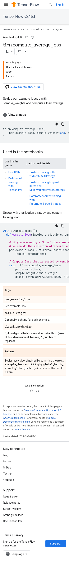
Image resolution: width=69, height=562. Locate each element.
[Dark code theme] (57, 124)
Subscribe (56, 543)
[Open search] (50, 4)
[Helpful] (27, 37)
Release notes (11, 502)
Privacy (19, 535)
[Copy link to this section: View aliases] (30, 115)
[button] (34, 115)
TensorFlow (9, 29)
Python (59, 29)
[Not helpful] (32, 37)
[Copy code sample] (63, 124)
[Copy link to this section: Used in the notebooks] (46, 152)
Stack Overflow (12, 508)
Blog (5, 455)
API (23, 29)
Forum (7, 461)
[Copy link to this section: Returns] (18, 351)
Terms (7, 535)
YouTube (8, 479)
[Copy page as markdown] (19, 51)
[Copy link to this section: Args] (14, 290)
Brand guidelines (13, 514)
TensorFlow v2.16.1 (19, 16)
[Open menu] (6, 4)
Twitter (7, 473)
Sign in (60, 4)
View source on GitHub (26, 87)
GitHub (7, 467)
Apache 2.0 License (14, 417)
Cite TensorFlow (12, 521)
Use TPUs (14, 172)
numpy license (22, 429)
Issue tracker (11, 496)
